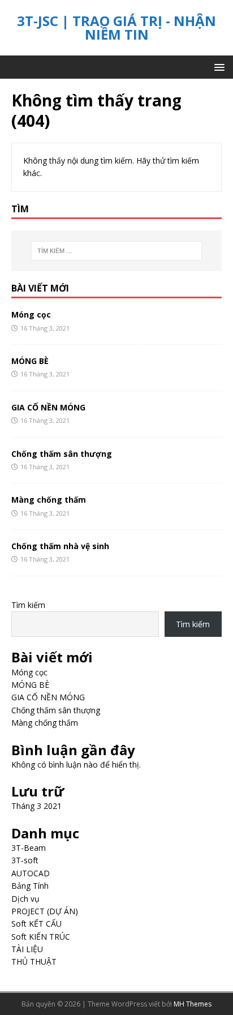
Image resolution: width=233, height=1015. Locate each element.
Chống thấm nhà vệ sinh (60, 546)
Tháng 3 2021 (36, 805)
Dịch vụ (25, 898)
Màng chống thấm (48, 499)
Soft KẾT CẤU (36, 923)
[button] (217, 66)
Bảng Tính (30, 885)
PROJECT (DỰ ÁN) (44, 911)
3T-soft (24, 860)
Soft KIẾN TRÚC (40, 936)
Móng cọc (31, 314)
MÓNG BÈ (30, 361)
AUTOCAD (30, 873)
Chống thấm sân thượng (61, 453)
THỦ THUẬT (34, 961)
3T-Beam (28, 847)
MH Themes (193, 1004)
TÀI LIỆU (27, 949)
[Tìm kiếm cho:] (117, 250)
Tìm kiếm (28, 604)
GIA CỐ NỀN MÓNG (48, 407)
